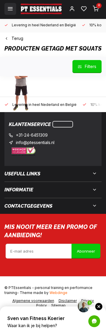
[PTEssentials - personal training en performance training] (41, 9)
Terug (17, 38)
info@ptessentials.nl (35, 142)
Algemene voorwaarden (33, 300)
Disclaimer (68, 300)
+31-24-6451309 (32, 135)
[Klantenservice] (62, 124)
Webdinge (58, 292)
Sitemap (58, 305)
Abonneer (86, 251)
